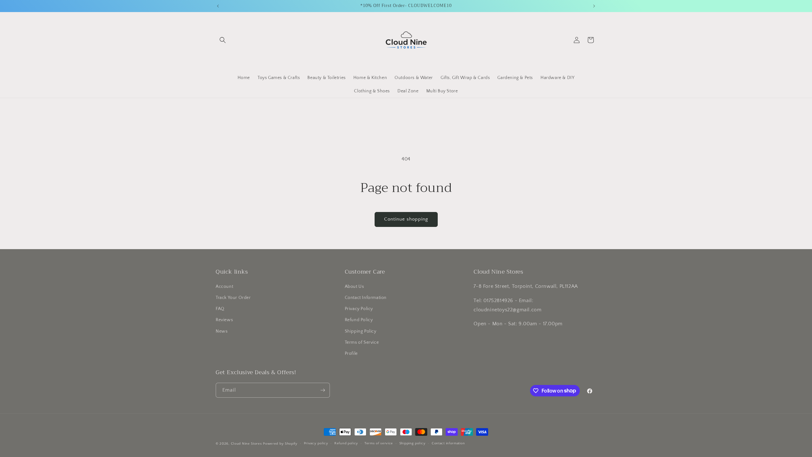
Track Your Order (233, 297)
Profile (351, 353)
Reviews (224, 319)
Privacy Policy (359, 308)
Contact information (448, 443)
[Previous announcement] (218, 6)
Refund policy (346, 443)
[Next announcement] (594, 6)
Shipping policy (412, 443)
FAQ (220, 308)
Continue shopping (406, 219)
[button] (223, 40)
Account (224, 286)
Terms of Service (362, 342)
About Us (354, 286)
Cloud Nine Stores (246, 444)
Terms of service (378, 443)
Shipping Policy (361, 331)
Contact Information (366, 297)
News (221, 331)
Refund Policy (359, 319)
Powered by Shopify (280, 444)
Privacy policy (316, 443)
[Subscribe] (323, 390)
